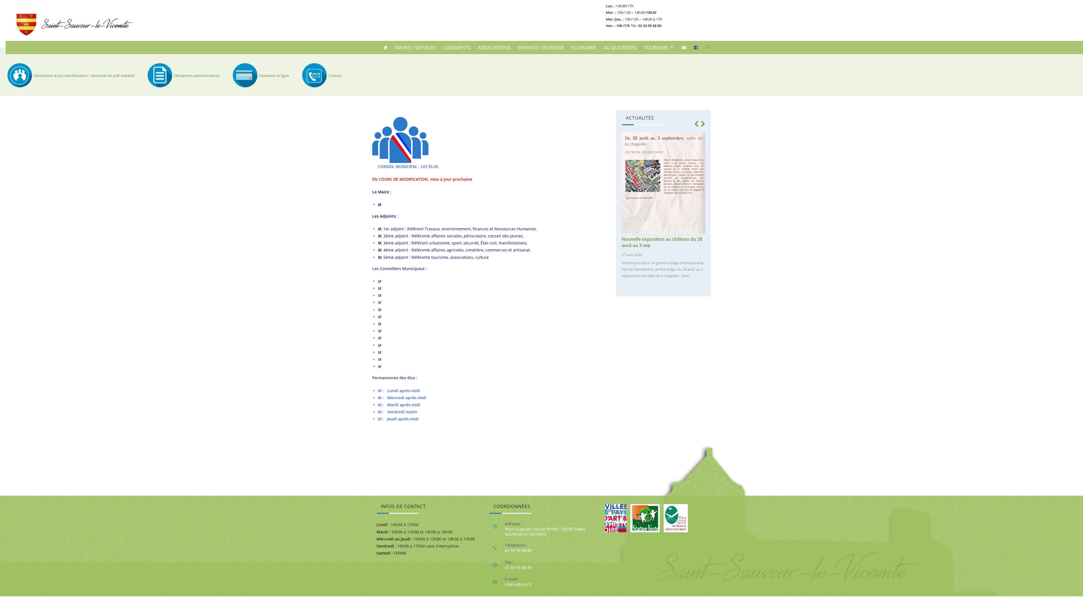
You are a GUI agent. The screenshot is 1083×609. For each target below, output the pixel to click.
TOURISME (656, 47)
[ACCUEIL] (386, 47)
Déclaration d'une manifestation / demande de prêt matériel (84, 75)
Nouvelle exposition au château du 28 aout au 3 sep (662, 242)
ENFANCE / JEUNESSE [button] (541, 47)
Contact (335, 75)
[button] (696, 123)
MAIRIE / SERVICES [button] (415, 47)
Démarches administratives (197, 75)
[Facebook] (697, 47)
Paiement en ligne (274, 75)
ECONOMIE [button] (583, 47)
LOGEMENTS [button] (456, 47)
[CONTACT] (685, 47)
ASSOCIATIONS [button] (494, 47)
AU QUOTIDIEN (620, 47)
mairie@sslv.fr (518, 584)
